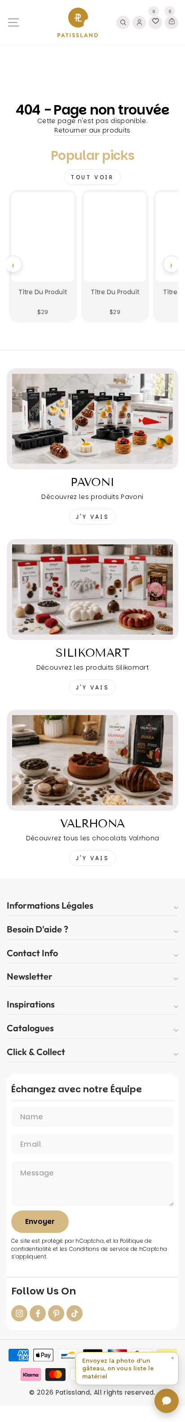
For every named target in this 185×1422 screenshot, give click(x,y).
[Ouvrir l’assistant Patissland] (166, 1401)
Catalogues (30, 1027)
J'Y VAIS (93, 517)
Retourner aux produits (92, 130)
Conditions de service (99, 1249)
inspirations (31, 1004)
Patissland (73, 1392)
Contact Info (32, 952)
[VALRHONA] (92, 760)
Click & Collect (36, 1051)
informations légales (50, 905)
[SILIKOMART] (92, 589)
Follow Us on (43, 1291)
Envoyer (40, 1221)
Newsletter (30, 976)
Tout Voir (92, 177)
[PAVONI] (92, 418)
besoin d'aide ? (37, 929)
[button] (127, 1368)
